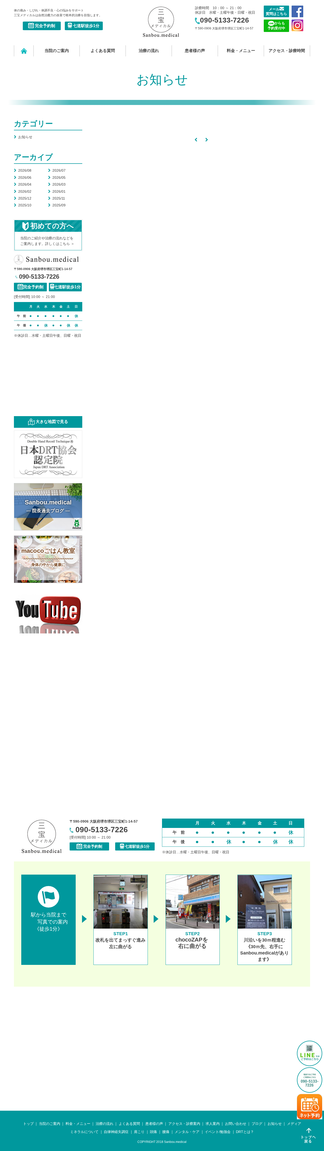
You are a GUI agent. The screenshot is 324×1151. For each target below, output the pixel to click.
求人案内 (213, 1124)
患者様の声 (195, 50)
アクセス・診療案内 (184, 1124)
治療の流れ (149, 50)
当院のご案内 (57, 50)
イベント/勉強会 (218, 1132)
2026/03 (57, 184)
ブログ (257, 1124)
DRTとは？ (245, 1132)
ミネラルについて (84, 1132)
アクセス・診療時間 (287, 50)
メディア (294, 1124)
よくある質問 (103, 50)
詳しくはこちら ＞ (59, 244)
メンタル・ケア (187, 1132)
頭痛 (153, 1132)
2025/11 (56, 198)
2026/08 (22, 170)
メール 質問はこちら (276, 11)
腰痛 (165, 1132)
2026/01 (57, 191)
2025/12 (22, 198)
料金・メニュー (241, 50)
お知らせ (23, 137)
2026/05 (57, 177)
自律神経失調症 (116, 1132)
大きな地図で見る (52, 421)
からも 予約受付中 (276, 25)
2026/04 (22, 184)
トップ (28, 1124)
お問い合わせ (235, 1124)
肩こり (139, 1132)
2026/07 (57, 170)
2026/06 (22, 177)
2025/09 (57, 205)
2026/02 (22, 191)
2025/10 (22, 205)
